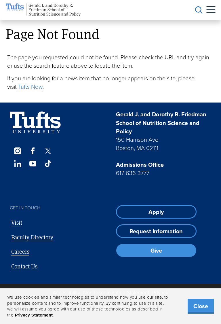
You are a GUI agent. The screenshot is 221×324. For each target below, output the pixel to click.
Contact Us (24, 266)
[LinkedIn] (17, 163)
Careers (20, 251)
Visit (16, 222)
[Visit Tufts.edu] (35, 122)
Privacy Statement (34, 315)
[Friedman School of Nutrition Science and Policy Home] (43, 9)
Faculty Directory (32, 237)
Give (156, 250)
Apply (156, 212)
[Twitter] (48, 150)
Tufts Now (30, 86)
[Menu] (209, 10)
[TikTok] (48, 163)
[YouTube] (32, 163)
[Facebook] (32, 150)
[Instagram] (17, 150)
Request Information (156, 231)
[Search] (199, 10)
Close (200, 306)
